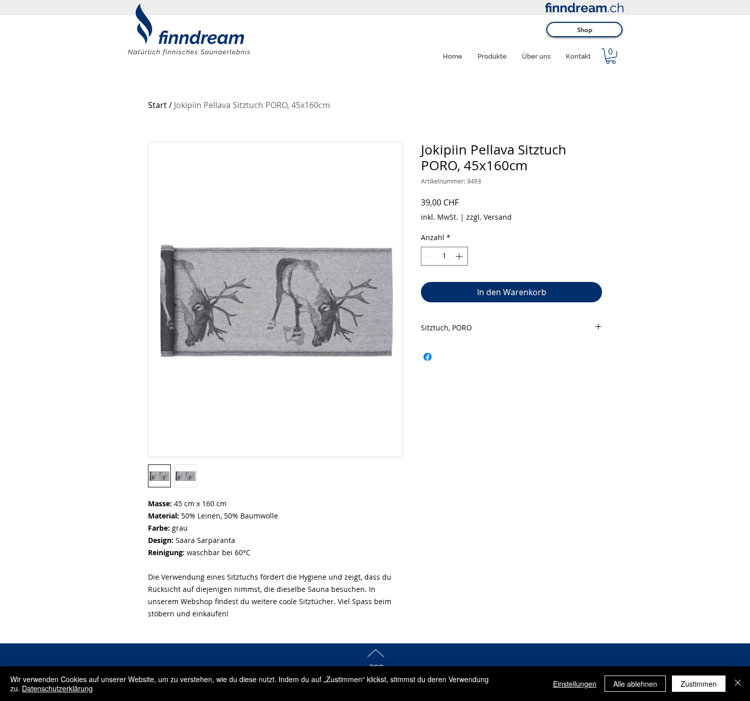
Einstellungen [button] (574, 684)
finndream (576, 7)
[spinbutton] (444, 256)
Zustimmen (699, 684)
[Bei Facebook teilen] (427, 357)
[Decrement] (428, 256)
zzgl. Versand (489, 217)
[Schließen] (738, 683)
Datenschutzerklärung (57, 688)
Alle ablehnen (635, 684)
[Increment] (460, 256)
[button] (611, 56)
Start (157, 105)
